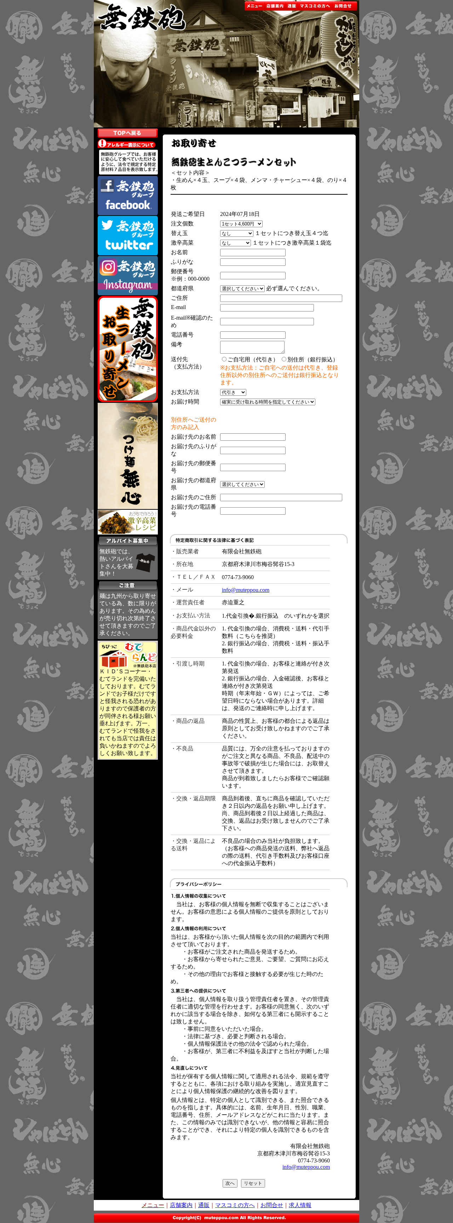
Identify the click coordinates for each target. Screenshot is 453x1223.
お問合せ (271, 1205)
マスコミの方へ (235, 1205)
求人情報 (300, 1205)
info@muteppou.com (245, 590)
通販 (204, 1205)
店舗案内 (181, 1205)
